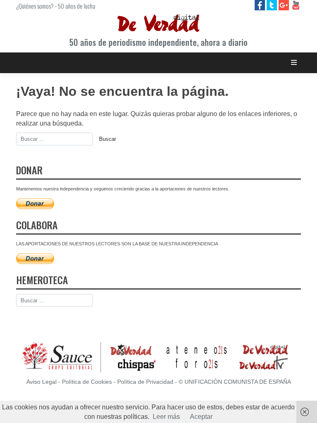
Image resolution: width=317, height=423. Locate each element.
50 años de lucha (76, 5)
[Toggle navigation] (294, 62)
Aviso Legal (41, 382)
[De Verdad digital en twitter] (273, 4)
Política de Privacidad (145, 382)
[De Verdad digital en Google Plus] (285, 4)
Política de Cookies (87, 382)
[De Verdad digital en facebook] (261, 4)
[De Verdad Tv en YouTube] (296, 4)
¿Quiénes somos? (35, 5)
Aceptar (201, 416)
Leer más (166, 416)
